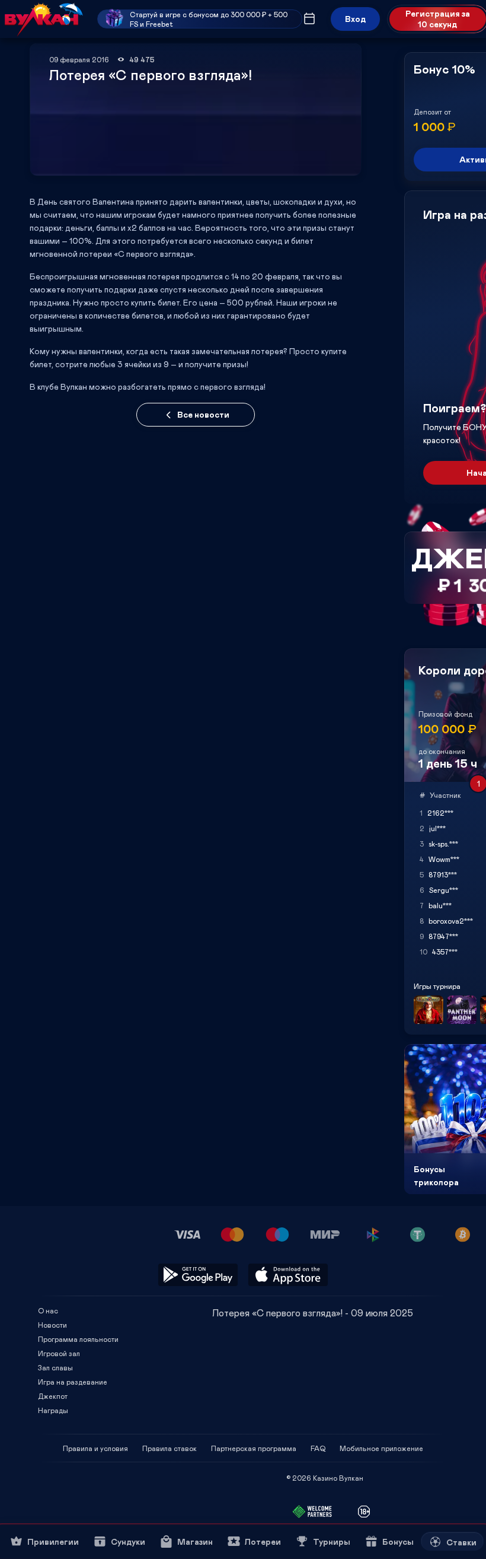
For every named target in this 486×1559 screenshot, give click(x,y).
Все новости (203, 414)
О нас (48, 1310)
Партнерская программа (253, 1448)
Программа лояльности (78, 1339)
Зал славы (55, 1367)
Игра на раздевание (72, 1381)
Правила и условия (95, 1448)
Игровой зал (59, 1353)
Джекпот (53, 1396)
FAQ (318, 1448)
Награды (53, 1410)
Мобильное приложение (381, 1448)
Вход (355, 18)
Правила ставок (169, 1448)
